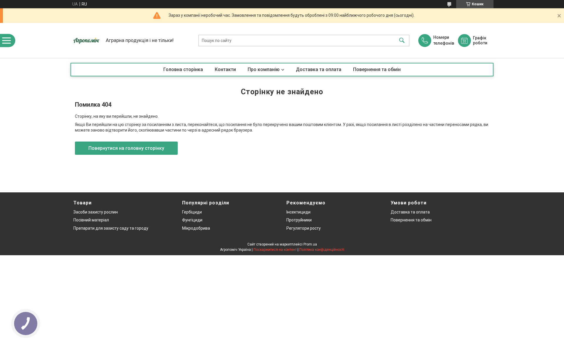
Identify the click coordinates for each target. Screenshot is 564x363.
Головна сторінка (183, 69)
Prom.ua (310, 244)
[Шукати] (402, 40)
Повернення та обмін (377, 69)
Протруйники (299, 220)
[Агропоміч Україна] (86, 40)
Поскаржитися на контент (275, 250)
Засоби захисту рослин (95, 212)
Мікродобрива (196, 228)
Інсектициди (298, 212)
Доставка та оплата (318, 69)
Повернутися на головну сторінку (126, 148)
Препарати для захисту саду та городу (110, 228)
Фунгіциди (192, 220)
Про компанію (264, 69)
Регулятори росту (303, 228)
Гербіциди (192, 212)
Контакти (225, 69)
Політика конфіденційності (321, 250)
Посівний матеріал (91, 220)
